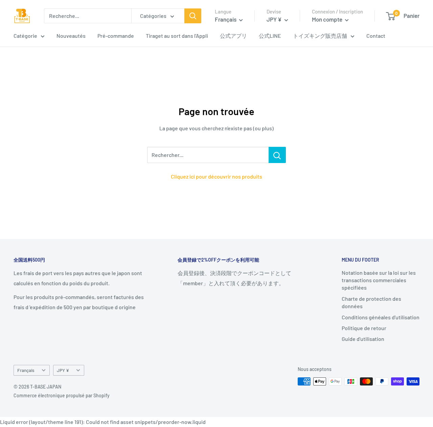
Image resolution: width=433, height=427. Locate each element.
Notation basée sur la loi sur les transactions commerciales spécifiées (379, 280)
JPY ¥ (63, 370)
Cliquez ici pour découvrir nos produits (216, 176)
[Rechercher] (192, 15)
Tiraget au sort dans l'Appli (177, 35)
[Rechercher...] (277, 155)
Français (26, 370)
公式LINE (270, 35)
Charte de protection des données (371, 302)
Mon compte (327, 19)
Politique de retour (364, 328)
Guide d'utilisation (363, 339)
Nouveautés (71, 35)
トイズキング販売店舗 (320, 35)
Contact (375, 35)
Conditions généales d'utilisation (380, 317)
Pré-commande (115, 35)
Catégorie (25, 35)
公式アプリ (233, 35)
